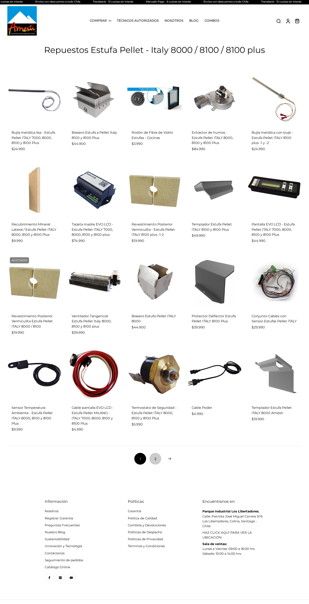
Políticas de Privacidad (145, 539)
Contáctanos (55, 553)
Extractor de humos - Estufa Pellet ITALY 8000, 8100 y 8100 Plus (212, 138)
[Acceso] (287, 21)
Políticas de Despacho (145, 532)
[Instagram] (60, 577)
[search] (278, 21)
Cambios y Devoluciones (147, 525)
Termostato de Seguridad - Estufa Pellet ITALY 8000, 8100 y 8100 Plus (154, 413)
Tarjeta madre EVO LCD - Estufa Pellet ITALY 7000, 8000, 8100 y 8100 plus (92, 229)
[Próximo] (170, 459)
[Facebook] (49, 577)
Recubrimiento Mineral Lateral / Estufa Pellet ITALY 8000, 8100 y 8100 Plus (34, 229)
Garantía (134, 511)
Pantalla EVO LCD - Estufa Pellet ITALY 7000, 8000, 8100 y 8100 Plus (273, 229)
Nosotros (51, 511)
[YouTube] (71, 577)
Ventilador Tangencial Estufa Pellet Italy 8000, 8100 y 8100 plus (91, 321)
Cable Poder (202, 408)
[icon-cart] (297, 21)
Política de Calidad (142, 518)
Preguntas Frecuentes (62, 525)
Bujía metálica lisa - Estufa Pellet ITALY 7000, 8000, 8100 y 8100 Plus (33, 138)
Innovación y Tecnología (63, 546)
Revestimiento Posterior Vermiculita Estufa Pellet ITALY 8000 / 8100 (32, 321)
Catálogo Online (57, 567)
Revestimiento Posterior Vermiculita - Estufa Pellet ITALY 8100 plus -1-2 (153, 229)
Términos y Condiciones (146, 546)
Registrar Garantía (59, 518)
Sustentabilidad (57, 539)
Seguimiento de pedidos (64, 560)
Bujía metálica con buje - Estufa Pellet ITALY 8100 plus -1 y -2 (272, 138)
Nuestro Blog (55, 532)
